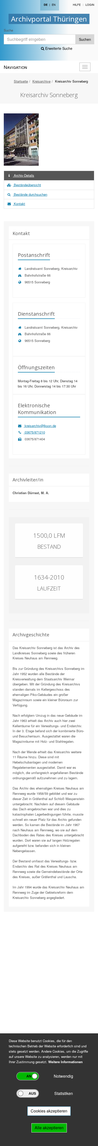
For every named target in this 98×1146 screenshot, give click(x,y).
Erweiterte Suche (58, 48)
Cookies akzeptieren (49, 1111)
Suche (8, 30)
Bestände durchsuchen (30, 194)
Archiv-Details (23, 175)
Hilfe (77, 5)
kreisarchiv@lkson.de (40, 425)
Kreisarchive (41, 81)
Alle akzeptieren (49, 1127)
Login (89, 5)
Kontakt (19, 203)
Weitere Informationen (65, 1061)
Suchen (85, 39)
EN (54, 5)
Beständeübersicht (27, 184)
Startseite (21, 81)
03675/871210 (34, 432)
